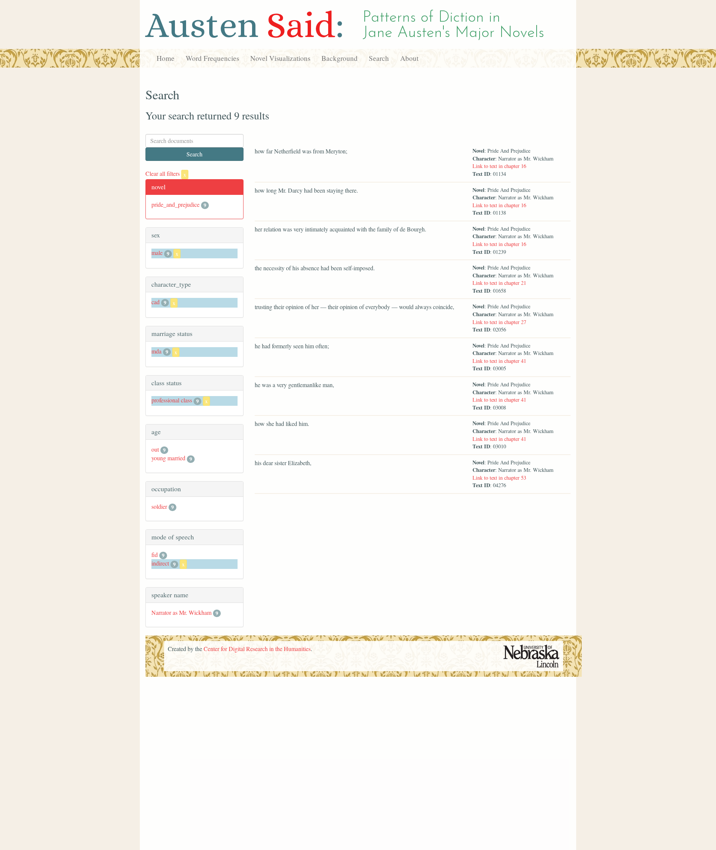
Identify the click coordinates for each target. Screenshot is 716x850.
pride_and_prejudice (175, 204)
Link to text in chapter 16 (499, 165)
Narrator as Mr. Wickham (181, 612)
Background (339, 58)
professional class (171, 400)
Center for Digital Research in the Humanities (257, 649)
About (409, 58)
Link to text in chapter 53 (499, 477)
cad (155, 302)
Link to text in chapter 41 (499, 360)
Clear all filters (165, 173)
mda (156, 351)
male (157, 252)
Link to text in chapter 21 (499, 282)
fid (154, 554)
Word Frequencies (212, 58)
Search (379, 58)
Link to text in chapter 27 (499, 322)
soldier (159, 506)
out (155, 449)
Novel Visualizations (280, 58)
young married (168, 458)
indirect (160, 563)
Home (166, 58)
